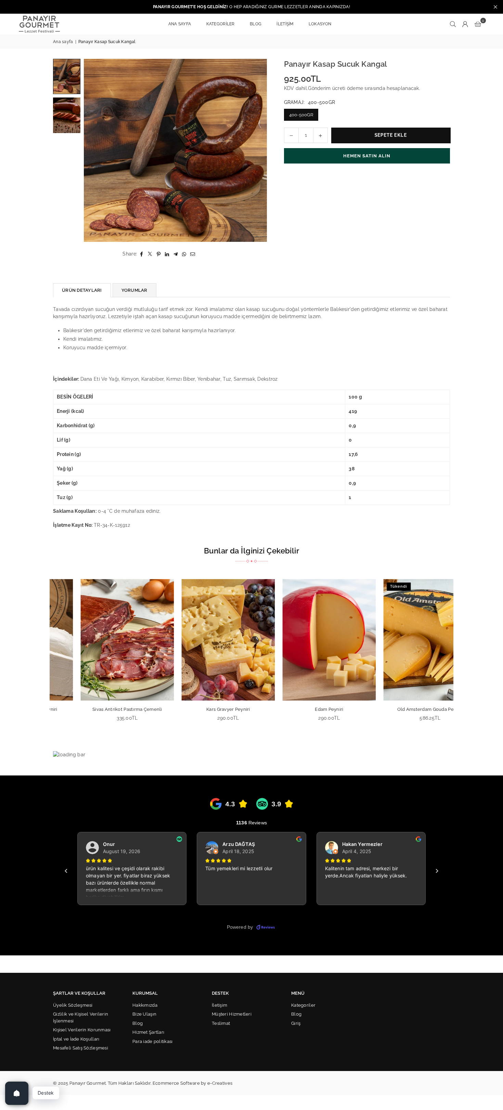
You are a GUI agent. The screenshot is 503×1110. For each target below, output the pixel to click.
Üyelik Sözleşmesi (73, 1005)
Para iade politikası (152, 1041)
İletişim (219, 1005)
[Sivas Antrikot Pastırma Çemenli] (100, 640)
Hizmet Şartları (148, 1032)
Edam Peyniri (302, 709)
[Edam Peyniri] (302, 640)
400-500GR (301, 114)
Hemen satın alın (366, 155)
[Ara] (453, 24)
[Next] (257, 150)
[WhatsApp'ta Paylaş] (184, 254)
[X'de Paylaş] (150, 254)
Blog (137, 1023)
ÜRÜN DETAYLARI (82, 290)
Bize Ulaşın (144, 1014)
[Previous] (93, 150)
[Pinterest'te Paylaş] (158, 254)
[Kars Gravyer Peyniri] (201, 640)
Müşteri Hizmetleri (232, 1014)
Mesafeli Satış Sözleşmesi (80, 1047)
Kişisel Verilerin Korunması (82, 1029)
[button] (478, 24)
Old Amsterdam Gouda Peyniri (403, 709)
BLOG (255, 24)
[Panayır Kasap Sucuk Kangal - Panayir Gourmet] (66, 76)
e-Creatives (219, 1083)
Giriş (295, 1023)
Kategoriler (303, 1005)
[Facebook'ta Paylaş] (141, 254)
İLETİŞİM (284, 24)
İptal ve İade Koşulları (76, 1039)
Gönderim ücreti (326, 88)
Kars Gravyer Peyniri (201, 709)
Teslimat (221, 1023)
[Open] (16, 1093)
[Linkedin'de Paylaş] (167, 254)
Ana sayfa (63, 41)
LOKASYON (320, 24)
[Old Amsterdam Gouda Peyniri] (403, 640)
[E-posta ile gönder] (192, 254)
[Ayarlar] (465, 24)
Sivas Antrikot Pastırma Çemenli (100, 709)
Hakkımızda (144, 1005)
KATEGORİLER (220, 24)
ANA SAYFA (179, 24)
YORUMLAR (134, 290)
